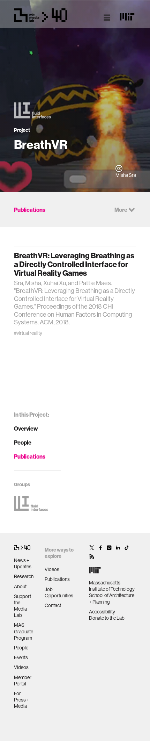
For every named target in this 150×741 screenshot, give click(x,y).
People (22, 442)
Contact (53, 605)
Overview (26, 428)
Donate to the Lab (107, 618)
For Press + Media (21, 699)
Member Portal (22, 680)
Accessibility (102, 612)
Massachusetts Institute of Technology (112, 586)
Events (21, 657)
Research (23, 576)
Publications (29, 456)
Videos (21, 667)
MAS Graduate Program (23, 631)
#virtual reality (28, 333)
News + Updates (22, 563)
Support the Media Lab (22, 606)
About (20, 586)
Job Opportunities (59, 592)
